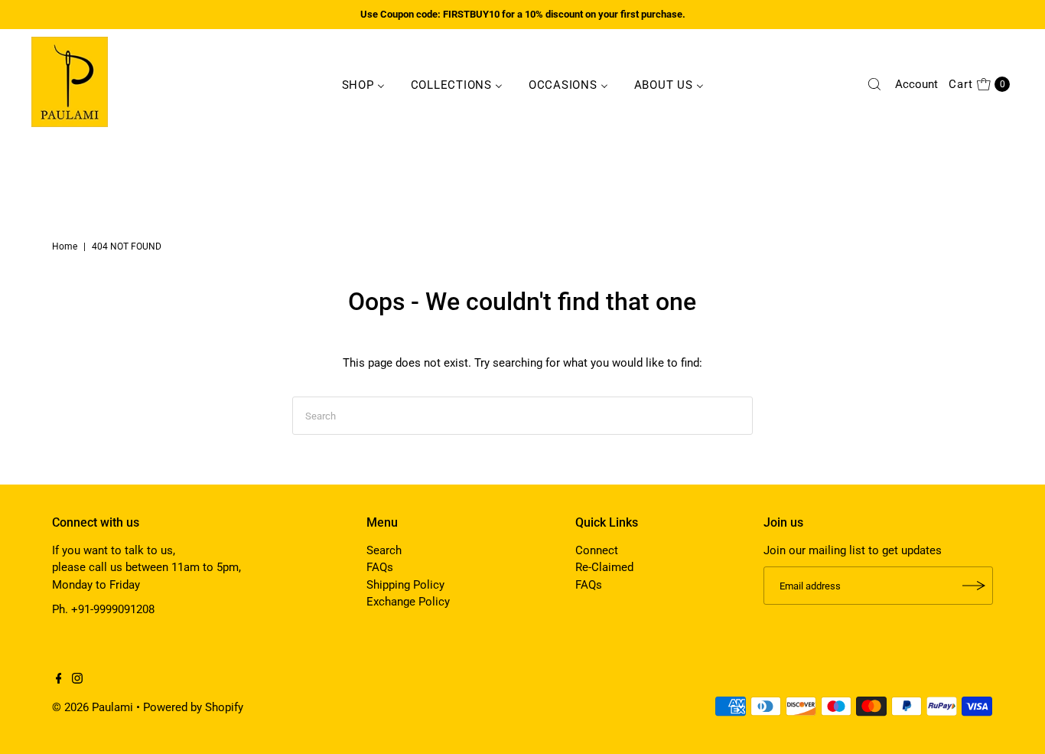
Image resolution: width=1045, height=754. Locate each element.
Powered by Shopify (193, 707)
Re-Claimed (604, 567)
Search (384, 550)
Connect (596, 550)
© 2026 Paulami (92, 707)
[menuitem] (363, 84)
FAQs (379, 567)
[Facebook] (59, 679)
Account (916, 84)
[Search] (874, 84)
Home (64, 246)
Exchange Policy (408, 602)
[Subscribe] (974, 585)
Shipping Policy (405, 585)
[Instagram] (77, 679)
